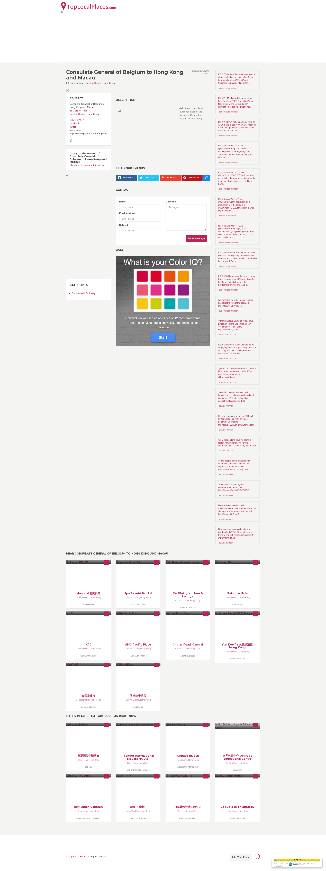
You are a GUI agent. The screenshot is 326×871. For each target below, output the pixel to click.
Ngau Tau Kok (132, 811)
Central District (93, 83)
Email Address (127, 213)
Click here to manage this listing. (87, 165)
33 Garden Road (79, 110)
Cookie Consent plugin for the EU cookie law (297, 864)
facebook (74, 123)
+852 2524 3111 (78, 120)
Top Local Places (78, 856)
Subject (123, 225)
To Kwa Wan (232, 763)
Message (171, 201)
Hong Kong (109, 83)
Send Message (196, 238)
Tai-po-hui (182, 811)
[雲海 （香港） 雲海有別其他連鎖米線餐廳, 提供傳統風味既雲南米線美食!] (138, 775)
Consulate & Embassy (83, 293)
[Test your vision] (163, 301)
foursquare (75, 130)
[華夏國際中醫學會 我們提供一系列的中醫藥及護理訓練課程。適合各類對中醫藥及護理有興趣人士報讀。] (88, 724)
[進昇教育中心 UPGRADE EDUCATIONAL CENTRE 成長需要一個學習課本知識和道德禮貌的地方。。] (237, 726)
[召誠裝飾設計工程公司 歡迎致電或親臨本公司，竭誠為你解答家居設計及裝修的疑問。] (188, 775)
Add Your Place (240, 857)
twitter (73, 126)
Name (122, 201)
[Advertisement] (163, 37)
